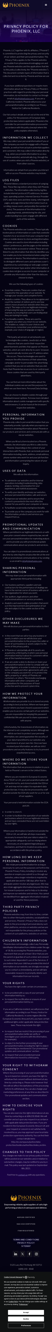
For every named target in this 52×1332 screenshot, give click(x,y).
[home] (16, 5)
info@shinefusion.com (24, 98)
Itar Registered (26, 1231)
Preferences (26, 1326)
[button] (46, 5)
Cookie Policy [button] (13, 1302)
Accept (26, 1312)
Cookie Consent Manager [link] (13, 1277)
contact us (23, 1174)
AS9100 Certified (26, 1217)
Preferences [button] (23, 1304)
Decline (26, 1319)
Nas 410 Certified (26, 1224)
